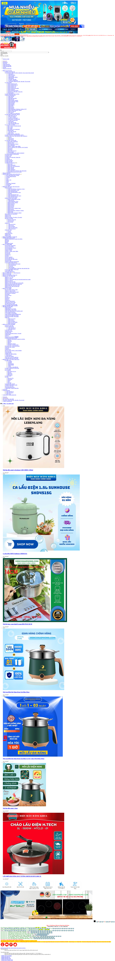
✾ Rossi (9, 342)
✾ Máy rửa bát (8, 215)
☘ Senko (7, 255)
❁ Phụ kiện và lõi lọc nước (10, 302)
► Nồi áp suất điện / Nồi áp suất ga (12, 154)
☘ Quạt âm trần (8, 260)
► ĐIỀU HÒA (8, 360)
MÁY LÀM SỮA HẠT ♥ (10, 312)
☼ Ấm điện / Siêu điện (12, 79)
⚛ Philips (7, 181)
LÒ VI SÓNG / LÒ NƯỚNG (11, 313)
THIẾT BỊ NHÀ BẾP (8, 306)
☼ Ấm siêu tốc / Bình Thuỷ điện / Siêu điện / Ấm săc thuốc (19, 81)
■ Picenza (7, 240)
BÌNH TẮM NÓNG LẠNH (9, 237)
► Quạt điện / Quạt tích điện (10, 140)
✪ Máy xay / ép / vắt (9, 277)
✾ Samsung (10, 379)
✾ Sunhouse (10, 149)
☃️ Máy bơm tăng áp (9, 392)
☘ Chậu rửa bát (11, 220)
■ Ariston (7, 241)
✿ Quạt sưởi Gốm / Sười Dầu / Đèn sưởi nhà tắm (17, 170)
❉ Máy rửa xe (8, 349)
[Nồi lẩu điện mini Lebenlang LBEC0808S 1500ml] (33, 467)
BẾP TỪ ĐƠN (8, 307)
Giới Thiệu (5, 63)
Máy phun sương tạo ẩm (9, 271)
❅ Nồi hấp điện (11, 92)
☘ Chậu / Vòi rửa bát (12, 219)
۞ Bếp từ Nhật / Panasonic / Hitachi (15, 110)
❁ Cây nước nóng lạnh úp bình (11, 304)
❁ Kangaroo (7, 300)
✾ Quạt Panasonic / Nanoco (13, 143)
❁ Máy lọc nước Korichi (10, 301)
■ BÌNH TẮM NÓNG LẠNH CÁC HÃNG (13, 238)
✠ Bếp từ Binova (11, 204)
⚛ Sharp (7, 182)
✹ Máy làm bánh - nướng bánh (13, 133)
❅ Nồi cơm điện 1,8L (12, 87)
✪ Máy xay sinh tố (8, 278)
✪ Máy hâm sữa (8, 287)
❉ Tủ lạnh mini (8, 351)
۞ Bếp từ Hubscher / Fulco (13, 101)
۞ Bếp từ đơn (10, 97)
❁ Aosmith (7, 294)
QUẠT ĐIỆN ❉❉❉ (8, 244)
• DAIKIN (10, 362)
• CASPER (10, 361)
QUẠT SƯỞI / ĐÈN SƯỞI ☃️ (11, 262)
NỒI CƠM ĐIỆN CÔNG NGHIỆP (11, 305)
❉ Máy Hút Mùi (8, 352)
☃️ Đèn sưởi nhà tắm (12, 265)
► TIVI (6, 377)
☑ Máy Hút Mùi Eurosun (12, 191)
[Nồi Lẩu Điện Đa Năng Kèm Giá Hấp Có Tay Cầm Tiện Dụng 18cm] (33, 756)
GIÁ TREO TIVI (8, 330)
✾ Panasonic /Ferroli (12, 343)
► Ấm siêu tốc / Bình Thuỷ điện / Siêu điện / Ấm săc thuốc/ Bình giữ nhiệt (19, 72)
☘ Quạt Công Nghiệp (9, 246)
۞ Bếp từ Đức (10, 105)
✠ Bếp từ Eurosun (11, 203)
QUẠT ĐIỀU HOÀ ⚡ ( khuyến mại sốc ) (12, 272)
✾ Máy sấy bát (8, 216)
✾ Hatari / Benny (11, 142)
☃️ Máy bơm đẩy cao (9, 391)
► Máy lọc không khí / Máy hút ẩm (12, 368)
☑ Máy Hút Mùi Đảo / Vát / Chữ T (14, 195)
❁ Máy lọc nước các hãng (10, 290)
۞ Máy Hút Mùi (11, 96)
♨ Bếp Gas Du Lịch (11, 228)
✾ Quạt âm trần (11, 151)
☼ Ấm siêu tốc (10, 73)
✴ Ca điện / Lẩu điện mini (13, 117)
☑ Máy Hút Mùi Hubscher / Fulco (14, 192)
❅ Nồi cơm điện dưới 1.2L (13, 84)
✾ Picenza (10, 341)
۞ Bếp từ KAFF (11, 99)
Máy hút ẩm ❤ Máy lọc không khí (10, 236)
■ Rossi (6, 242)
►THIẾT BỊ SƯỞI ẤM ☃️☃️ (11, 162)
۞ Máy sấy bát (10, 112)
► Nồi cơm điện (8, 82)
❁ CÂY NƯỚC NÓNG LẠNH (11, 289)
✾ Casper (9, 382)
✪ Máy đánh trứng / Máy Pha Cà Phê (12, 285)
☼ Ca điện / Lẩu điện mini (13, 80)
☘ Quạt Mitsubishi (8, 249)
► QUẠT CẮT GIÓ (9, 386)
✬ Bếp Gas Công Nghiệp (12, 322)
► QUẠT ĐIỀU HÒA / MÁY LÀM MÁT (16, 153)
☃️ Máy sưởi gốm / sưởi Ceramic (14, 263)
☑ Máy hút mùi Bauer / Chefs (13, 190)
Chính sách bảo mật (6, 958)
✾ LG (9, 381)
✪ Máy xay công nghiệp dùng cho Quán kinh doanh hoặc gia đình (17, 279)
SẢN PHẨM (5, 398)
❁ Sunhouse (7, 297)
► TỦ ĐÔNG (8, 370)
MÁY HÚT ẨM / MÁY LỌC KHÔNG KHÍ (14, 311)
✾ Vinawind (10, 148)
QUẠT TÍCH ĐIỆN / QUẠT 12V (12, 269)
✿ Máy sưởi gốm (11, 167)
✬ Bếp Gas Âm (11, 319)
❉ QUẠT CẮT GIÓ (9, 325)
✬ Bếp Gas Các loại (11, 318)
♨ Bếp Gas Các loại (11, 224)
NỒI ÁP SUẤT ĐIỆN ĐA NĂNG (12, 315)
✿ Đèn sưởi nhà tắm (11, 165)
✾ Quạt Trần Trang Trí (12, 150)
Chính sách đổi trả (6, 64)
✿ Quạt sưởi (10, 163)
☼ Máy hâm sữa (8, 355)
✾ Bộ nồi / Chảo (8, 229)
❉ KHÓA (7, 348)
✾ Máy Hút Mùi (8, 187)
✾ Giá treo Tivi (10, 378)
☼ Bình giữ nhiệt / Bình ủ (13, 77)
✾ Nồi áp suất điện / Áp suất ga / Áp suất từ (13, 217)
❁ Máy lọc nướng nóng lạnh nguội (12, 292)
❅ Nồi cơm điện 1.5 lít (12, 86)
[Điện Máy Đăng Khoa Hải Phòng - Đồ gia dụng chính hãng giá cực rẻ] (8, 48)
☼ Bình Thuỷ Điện (11, 75)
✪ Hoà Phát (10, 373)
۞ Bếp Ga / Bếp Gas (12, 111)
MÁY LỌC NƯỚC (7, 288)
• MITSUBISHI (11, 364)
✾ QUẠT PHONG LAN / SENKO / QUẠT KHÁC (18, 147)
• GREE (9, 365)
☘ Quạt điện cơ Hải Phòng (10, 245)
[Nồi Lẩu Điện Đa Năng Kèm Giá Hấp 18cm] (33, 689)
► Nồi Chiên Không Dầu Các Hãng (12, 93)
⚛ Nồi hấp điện (8, 184)
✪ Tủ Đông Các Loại (12, 371)
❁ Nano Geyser (8, 295)
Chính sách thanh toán (7, 66)
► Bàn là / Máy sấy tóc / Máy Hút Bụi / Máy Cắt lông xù (16, 136)
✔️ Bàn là (10, 137)
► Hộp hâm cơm (8, 159)
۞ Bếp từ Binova (11, 104)
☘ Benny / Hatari (8, 250)
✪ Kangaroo (10, 374)
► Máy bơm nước (8, 161)
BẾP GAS (7, 317)
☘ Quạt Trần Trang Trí (9, 258)
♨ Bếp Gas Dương (11, 226)
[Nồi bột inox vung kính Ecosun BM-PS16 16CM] (35, 621)
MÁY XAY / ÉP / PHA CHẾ (9, 276)
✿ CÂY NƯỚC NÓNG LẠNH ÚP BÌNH (13, 350)
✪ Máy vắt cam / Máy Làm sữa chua (12, 286)
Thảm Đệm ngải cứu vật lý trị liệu (11, 358)
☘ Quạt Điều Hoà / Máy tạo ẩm (11, 259)
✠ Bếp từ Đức (10, 211)
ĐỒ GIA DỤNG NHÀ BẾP (8, 399)
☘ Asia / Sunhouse (8, 257)
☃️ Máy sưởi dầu (11, 267)
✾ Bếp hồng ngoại (8, 233)
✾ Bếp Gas (7, 223)
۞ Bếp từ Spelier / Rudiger (13, 100)
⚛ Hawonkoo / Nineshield (10, 183)
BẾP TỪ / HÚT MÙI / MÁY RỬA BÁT (12, 186)
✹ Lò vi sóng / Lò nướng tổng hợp (14, 125)
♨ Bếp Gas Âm (11, 225)
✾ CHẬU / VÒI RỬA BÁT (13, 344)
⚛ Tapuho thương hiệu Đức (10, 176)
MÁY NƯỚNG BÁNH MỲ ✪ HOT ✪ (12, 314)
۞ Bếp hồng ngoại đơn (12, 98)
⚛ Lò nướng (7, 185)
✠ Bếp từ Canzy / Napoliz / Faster (14, 208)
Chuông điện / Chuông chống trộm (12, 388)
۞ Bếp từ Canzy (11, 106)
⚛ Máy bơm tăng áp (11, 328)
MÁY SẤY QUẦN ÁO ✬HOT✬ (11, 357)
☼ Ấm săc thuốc (11, 76)
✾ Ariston (9, 340)
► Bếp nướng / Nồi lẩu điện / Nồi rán (12, 114)
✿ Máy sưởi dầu (11, 168)
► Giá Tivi (5, 389)
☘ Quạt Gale (7, 252)
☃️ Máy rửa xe (8, 393)
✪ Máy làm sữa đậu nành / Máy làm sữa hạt (13, 284)
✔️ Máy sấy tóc (11, 138)
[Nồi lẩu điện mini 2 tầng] (24, 805)
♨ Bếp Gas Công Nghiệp (12, 227)
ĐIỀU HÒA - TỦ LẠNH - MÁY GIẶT (11, 359)
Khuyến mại (5, 62)
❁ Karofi (7, 298)
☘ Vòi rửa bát (10, 221)
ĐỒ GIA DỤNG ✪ (7, 70)
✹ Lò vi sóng (10, 127)
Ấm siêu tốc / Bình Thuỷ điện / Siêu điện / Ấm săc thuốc (13, 400)
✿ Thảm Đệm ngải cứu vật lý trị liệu (15, 171)
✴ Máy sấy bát (10, 132)
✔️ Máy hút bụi (11, 139)
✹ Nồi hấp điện (11, 130)
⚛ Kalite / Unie (8, 179)
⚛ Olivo (7, 178)
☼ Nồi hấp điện (11, 78)
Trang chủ (5, 61)
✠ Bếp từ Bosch (11, 209)
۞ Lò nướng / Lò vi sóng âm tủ (14, 113)
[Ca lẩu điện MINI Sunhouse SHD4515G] (41, 551)
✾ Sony (9, 380)
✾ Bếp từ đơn (8, 234)
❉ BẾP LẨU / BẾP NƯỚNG (11, 354)
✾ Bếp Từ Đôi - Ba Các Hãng (11, 198)
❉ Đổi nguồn (7, 334)
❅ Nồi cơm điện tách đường (13, 90)
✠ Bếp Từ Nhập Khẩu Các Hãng (14, 199)
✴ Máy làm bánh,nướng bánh (13, 123)
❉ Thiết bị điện (8, 332)
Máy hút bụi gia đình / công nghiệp (12, 316)
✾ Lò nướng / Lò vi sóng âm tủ (11, 213)
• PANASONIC (11, 363)
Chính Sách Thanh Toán (7, 959)
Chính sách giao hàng (7, 65)
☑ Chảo (9, 231)
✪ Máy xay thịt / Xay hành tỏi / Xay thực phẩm (14, 282)
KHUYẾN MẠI (7, 173)
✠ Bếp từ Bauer (11, 207)
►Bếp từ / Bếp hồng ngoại (10, 95)
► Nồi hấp (7, 158)
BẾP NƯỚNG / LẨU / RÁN (10, 309)
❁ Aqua (6, 296)
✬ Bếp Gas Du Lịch (11, 323)
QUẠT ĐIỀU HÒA (9, 270)
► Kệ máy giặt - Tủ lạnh (10, 383)
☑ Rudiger (10, 193)
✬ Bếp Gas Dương (11, 321)
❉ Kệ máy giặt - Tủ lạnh (10, 347)
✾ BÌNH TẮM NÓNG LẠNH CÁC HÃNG (16, 339)
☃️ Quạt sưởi (10, 266)
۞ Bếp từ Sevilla (11, 103)
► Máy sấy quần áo (9, 160)
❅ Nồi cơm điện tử (11, 89)
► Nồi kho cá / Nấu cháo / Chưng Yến (12, 157)
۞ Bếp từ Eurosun (11, 102)
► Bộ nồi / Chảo (8, 155)
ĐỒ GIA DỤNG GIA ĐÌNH (9, 324)
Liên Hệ (4, 67)
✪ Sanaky (10, 372)
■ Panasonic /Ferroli (9, 243)
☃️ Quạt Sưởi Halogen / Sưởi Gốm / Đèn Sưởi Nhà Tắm (18, 268)
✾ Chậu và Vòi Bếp (9, 218)
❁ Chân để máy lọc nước (10, 303)
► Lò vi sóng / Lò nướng (10, 124)
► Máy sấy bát (8, 156)
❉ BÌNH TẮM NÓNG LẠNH (11, 338)
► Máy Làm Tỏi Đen (9, 356)
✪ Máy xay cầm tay (9, 280)
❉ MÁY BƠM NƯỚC (9, 326)
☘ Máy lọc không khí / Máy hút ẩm (12, 261)
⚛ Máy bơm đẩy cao (12, 327)
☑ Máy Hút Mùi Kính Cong (13, 194)
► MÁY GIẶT (8, 375)
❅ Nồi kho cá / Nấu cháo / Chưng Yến (15, 91)
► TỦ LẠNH (8, 369)
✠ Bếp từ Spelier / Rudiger (13, 202)
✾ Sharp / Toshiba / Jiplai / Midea (14, 146)
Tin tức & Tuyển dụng (7, 68)
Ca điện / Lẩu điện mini (7, 401)
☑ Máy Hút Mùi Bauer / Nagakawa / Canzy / (16, 188)
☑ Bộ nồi (9, 232)
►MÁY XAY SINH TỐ (10, 71)
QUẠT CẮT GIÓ (7, 273)
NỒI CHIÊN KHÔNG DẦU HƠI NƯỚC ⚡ (13, 174)
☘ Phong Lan (8, 254)
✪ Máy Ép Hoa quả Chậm (10, 281)
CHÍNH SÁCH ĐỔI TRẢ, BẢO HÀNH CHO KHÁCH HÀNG (13, 948)
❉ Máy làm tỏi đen (8, 331)
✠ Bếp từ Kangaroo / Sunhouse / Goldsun (16, 210)
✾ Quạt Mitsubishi (11, 145)
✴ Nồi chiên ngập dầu (12, 131)
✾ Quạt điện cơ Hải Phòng (13, 141)
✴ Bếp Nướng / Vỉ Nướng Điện (14, 119)
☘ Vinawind (7, 253)
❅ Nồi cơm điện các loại (12, 83)
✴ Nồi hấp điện (11, 121)
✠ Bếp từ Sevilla (11, 206)
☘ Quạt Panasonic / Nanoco (10, 247)
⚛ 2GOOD (7, 177)
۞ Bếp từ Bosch (11, 108)
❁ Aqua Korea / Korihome (10, 293)
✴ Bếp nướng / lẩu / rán (12, 115)
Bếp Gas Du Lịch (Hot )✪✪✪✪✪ (11, 336)
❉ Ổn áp (7, 335)
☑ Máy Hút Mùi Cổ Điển (12, 196)
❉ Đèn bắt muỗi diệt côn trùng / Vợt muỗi (13, 333)
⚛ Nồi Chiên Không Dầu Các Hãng (12, 175)
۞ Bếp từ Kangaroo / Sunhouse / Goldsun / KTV (17, 109)
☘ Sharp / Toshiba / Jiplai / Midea (11, 251)
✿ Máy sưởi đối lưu (11, 169)
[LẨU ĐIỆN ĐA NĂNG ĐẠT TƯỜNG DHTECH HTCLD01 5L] (33, 873)
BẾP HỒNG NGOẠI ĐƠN (10, 308)
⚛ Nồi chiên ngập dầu (12, 122)
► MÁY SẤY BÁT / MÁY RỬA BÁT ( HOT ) (14, 134)
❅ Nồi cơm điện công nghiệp (13, 88)
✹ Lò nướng (10, 128)
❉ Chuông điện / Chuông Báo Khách (12, 346)
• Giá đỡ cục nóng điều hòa (13, 367)
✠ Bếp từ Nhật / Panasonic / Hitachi (14, 212)
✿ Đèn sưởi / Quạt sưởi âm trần (14, 166)
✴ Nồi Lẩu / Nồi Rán (12, 116)
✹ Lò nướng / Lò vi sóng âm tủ (14, 129)
